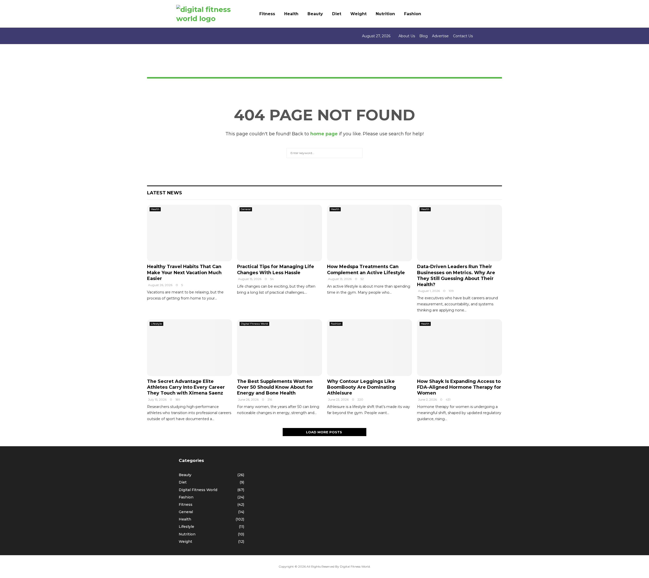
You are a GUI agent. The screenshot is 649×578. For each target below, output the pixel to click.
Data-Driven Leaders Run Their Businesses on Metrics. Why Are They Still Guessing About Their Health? (456, 275)
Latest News (164, 193)
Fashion (412, 13)
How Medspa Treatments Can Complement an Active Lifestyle (366, 269)
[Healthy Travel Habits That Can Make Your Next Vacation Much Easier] (189, 233)
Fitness (267, 13)
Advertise (440, 36)
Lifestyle (156, 323)
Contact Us (463, 36)
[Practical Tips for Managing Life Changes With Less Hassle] (279, 233)
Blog (423, 36)
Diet (336, 13)
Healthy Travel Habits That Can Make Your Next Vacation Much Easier (184, 272)
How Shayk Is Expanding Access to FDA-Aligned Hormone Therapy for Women (459, 387)
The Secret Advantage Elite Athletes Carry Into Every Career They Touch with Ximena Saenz (186, 387)
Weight (358, 13)
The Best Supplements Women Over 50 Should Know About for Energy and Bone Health (275, 387)
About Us (407, 36)
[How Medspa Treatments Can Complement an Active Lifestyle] (369, 233)
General (246, 209)
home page (324, 134)
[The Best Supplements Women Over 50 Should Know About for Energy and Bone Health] (279, 347)
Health (291, 13)
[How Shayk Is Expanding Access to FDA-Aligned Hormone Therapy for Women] (459, 347)
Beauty (315, 13)
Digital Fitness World (254, 323)
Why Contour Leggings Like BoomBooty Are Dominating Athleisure (361, 387)
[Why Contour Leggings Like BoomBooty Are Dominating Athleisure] (369, 347)
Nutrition (385, 13)
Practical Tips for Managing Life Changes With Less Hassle (275, 269)
